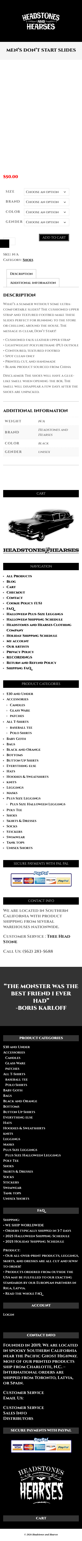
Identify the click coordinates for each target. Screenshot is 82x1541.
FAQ (10, 608)
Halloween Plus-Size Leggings (35, 614)
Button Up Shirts (22, 760)
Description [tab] (21, 274)
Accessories (17, 699)
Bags (11, 744)
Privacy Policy (20, 652)
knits (11, 782)
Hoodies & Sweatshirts (28, 776)
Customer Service (23, 1407)
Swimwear (16, 837)
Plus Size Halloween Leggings (37, 804)
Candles (17, 705)
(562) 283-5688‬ (37, 951)
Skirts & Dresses (21, 821)
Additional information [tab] (33, 283)
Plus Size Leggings (24, 798)
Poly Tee (14, 810)
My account (18, 641)
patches (17, 716)
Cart (11, 587)
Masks (12, 793)
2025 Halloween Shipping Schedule (37, 1236)
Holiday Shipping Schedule (32, 635)
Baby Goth (16, 739)
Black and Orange (24, 749)
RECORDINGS (19, 657)
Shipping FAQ (19, 668)
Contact (15, 598)
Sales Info (15, 1413)
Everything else (21, 766)
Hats (11, 771)
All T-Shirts (18, 721)
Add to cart (54, 237)
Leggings (15, 787)
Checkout (16, 592)
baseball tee (21, 727)
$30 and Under (20, 694)
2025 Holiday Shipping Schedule (34, 1241)
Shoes (28, 260)
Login (8, 1314)
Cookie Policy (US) (24, 603)
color (13, 211)
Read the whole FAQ (23, 1293)
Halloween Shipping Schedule (35, 619)
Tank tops (15, 842)
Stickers (14, 831)
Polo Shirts (21, 733)
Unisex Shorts (20, 848)
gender (14, 221)
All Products (19, 576)
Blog (11, 581)
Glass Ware (20, 710)
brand (13, 201)
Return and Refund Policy (31, 663)
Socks (12, 826)
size (10, 191)
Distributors (18, 1418)
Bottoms (15, 755)
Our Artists (18, 646)
